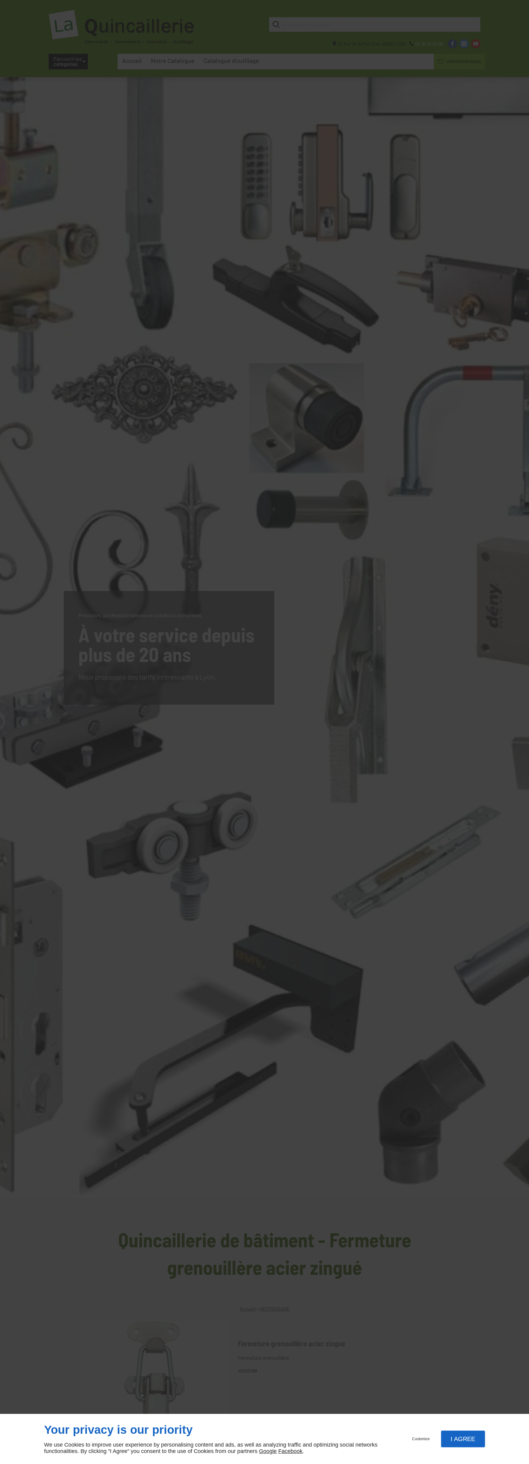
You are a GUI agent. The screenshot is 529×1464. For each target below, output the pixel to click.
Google (268, 1451)
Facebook (290, 1451)
